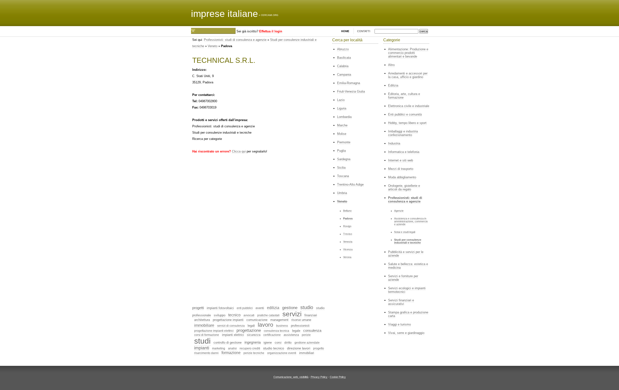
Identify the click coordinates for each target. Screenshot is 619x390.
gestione (289, 307)
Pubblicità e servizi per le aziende (405, 253)
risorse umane (301, 320)
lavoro (265, 325)
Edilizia (393, 85)
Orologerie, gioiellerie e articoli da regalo (404, 187)
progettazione (248, 330)
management (279, 320)
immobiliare (204, 325)
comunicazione (256, 320)
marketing (218, 348)
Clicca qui (239, 151)
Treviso (347, 233)
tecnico (234, 315)
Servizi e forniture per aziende (403, 278)
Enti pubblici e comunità (405, 114)
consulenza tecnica (276, 330)
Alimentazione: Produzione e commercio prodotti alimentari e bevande (408, 52)
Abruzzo (343, 49)
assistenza (291, 335)
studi (202, 341)
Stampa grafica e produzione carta (408, 314)
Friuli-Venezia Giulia (351, 91)
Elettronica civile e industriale (408, 106)
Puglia (341, 150)
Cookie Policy (338, 377)
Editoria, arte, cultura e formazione (404, 95)
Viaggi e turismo (399, 324)
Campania (344, 74)
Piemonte (343, 142)
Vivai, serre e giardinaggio (406, 333)
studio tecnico (273, 348)
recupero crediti (250, 348)
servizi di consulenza (231, 325)
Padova (348, 218)
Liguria (341, 108)
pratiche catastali (268, 315)
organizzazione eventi (281, 353)
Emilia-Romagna (348, 83)
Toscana (343, 176)
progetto (318, 348)
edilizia (273, 308)
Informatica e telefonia (403, 152)
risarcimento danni (206, 353)
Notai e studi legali (404, 232)
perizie (306, 335)
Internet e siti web (400, 160)
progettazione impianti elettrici (214, 330)
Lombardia (344, 117)
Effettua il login (270, 31)
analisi (232, 348)
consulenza (312, 330)
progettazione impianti (228, 320)
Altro (391, 65)
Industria (394, 143)
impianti (201, 348)
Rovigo (347, 226)
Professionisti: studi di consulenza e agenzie (235, 40)
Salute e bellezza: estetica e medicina (408, 265)
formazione (231, 353)
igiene (268, 342)
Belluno (347, 210)
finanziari (310, 315)
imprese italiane (224, 13)
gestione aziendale (307, 342)
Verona (347, 257)
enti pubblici (245, 308)
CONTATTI (363, 31)
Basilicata (344, 57)
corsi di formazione (206, 335)
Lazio (341, 100)
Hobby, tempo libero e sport (407, 123)
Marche (342, 125)
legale (296, 330)
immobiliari (306, 353)
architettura (202, 320)
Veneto (212, 46)
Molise (341, 134)
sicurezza (253, 335)
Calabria (342, 66)
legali (251, 325)
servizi (292, 314)
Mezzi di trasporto (400, 169)
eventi (260, 308)
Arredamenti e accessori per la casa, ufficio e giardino (407, 75)
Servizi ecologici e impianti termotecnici (407, 290)
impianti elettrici (233, 335)
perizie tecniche (253, 353)
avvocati (248, 315)
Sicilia (341, 167)
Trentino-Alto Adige (350, 184)
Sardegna (343, 159)
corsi (278, 342)
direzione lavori (298, 348)
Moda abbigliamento (402, 177)
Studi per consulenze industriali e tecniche (407, 241)
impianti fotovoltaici (220, 308)
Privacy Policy (319, 377)
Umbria (342, 193)
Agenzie (399, 210)
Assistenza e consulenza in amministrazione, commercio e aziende (411, 221)
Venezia (347, 241)
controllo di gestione (228, 342)
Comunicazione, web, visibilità (290, 377)
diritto (288, 342)
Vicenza (348, 249)
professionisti (300, 325)
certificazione (272, 335)
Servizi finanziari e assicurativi (401, 302)
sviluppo (219, 315)
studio (306, 307)
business (282, 325)
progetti (198, 308)
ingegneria (252, 342)
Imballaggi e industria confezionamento (403, 133)
